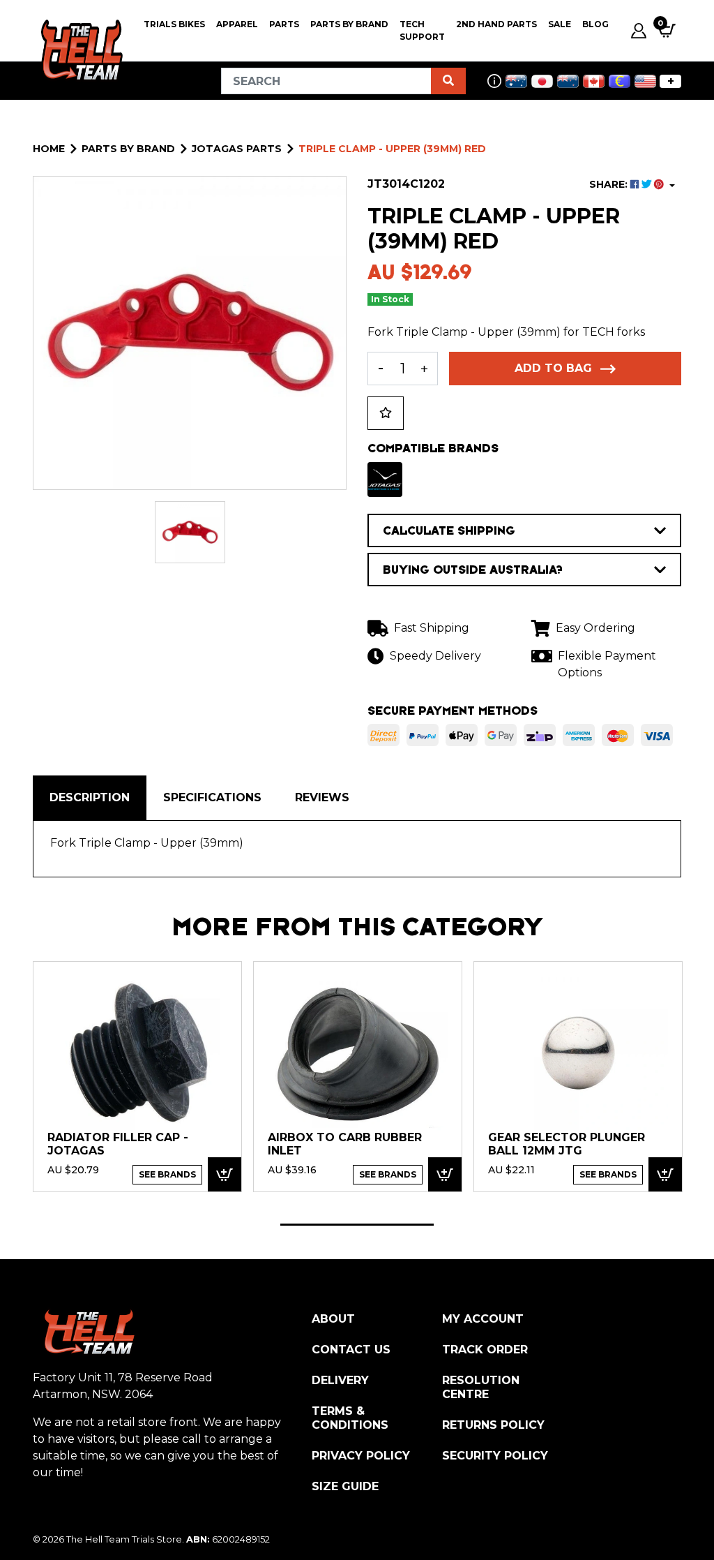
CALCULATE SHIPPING (449, 530)
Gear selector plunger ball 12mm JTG (566, 1144)
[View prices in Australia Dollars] (516, 81)
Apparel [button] (237, 24)
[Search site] (448, 81)
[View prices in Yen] (542, 81)
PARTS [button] (284, 24)
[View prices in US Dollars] (645, 81)
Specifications (212, 797)
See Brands (167, 1174)
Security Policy (495, 1455)
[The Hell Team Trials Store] (80, 50)
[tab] (89, 797)
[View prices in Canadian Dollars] (593, 81)
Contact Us (351, 1349)
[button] (385, 413)
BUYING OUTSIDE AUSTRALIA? (473, 569)
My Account (483, 1318)
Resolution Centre (480, 1387)
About (333, 1318)
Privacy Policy (361, 1455)
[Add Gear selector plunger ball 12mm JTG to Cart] (665, 1174)
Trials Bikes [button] (174, 24)
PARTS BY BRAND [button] (349, 24)
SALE (559, 24)
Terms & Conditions (350, 1418)
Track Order (485, 1349)
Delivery (340, 1380)
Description (90, 797)
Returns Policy (493, 1425)
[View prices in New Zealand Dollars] (567, 81)
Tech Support (422, 30)
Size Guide (345, 1486)
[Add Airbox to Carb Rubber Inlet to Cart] (445, 1174)
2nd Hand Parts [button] (496, 24)
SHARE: (609, 184)
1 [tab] (357, 1225)
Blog (595, 24)
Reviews (322, 797)
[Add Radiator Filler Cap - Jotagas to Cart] (224, 1174)
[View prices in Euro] (619, 81)
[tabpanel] (137, 1076)
